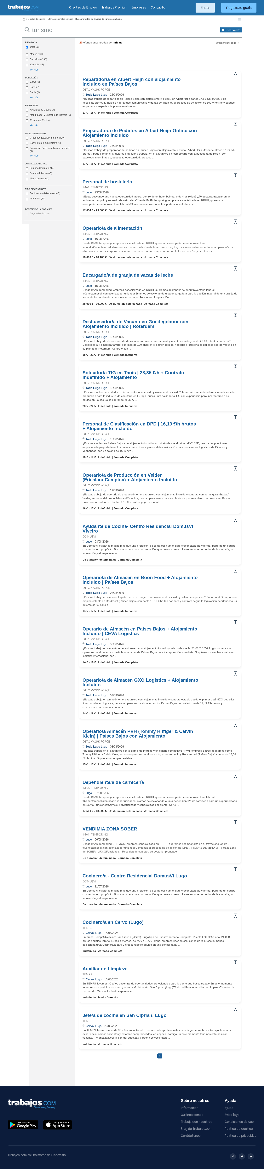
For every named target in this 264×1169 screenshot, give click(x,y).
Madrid (33, 54)
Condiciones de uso (239, 1122)
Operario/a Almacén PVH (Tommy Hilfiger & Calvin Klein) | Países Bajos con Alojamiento (138, 733)
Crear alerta (233, 29)
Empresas (139, 7)
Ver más (34, 69)
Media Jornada (39, 178)
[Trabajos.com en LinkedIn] (251, 1156)
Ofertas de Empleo (83, 7)
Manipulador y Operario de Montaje (48, 115)
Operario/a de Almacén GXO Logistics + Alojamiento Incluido (140, 682)
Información (189, 1108)
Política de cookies (239, 1129)
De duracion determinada (45, 193)
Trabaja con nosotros (196, 1122)
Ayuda (229, 1108)
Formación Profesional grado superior (50, 150)
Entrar (205, 8)
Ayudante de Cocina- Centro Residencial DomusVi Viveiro (138, 528)
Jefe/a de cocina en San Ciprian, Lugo (125, 1015)
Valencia (34, 64)
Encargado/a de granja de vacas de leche (128, 275)
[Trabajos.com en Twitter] (242, 1156)
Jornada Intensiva (41, 173)
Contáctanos (191, 1136)
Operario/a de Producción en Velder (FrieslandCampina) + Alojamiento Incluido (130, 477)
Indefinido (37, 198)
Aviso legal (232, 1115)
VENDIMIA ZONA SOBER (110, 829)
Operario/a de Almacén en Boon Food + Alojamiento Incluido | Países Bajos (140, 579)
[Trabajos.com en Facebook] (233, 1156)
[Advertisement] (152, 59)
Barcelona (35, 59)
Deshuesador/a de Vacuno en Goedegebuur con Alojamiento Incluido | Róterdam (135, 324)
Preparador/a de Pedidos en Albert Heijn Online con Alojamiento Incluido (140, 133)
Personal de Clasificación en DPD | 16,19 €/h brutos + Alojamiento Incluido (139, 426)
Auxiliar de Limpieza (105, 969)
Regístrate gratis (239, 8)
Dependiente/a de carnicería (113, 782)
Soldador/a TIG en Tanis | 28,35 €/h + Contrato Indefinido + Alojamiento (133, 375)
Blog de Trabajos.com (196, 1129)
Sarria (33, 92)
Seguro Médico (39, 213)
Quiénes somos (192, 1115)
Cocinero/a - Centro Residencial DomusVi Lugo (135, 876)
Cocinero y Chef (38, 120)
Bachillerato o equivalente (45, 143)
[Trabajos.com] (23, 10)
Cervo (33, 82)
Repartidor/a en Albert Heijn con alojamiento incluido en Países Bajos (132, 81)
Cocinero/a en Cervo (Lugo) (113, 922)
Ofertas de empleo (36, 19)
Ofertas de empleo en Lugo (60, 19)
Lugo (32, 46)
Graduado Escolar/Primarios (47, 137)
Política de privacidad (240, 1136)
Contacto (158, 7)
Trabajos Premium (114, 7)
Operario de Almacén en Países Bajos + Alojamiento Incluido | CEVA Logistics (140, 631)
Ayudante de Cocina (40, 109)
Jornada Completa (42, 168)
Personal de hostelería (107, 182)
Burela (33, 87)
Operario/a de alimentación (112, 228)
